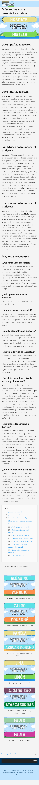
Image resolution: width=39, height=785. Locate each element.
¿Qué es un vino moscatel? (20, 527)
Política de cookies (21, 775)
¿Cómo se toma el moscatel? (20, 536)
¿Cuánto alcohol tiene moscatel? (22, 538)
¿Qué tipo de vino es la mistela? (21, 542)
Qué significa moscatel (15, 512)
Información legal (21, 773)
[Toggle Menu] (35, 761)
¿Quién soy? (5, 770)
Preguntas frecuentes (15, 524)
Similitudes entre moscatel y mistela (20, 518)
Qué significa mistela (15, 515)
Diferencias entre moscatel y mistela (20, 521)
